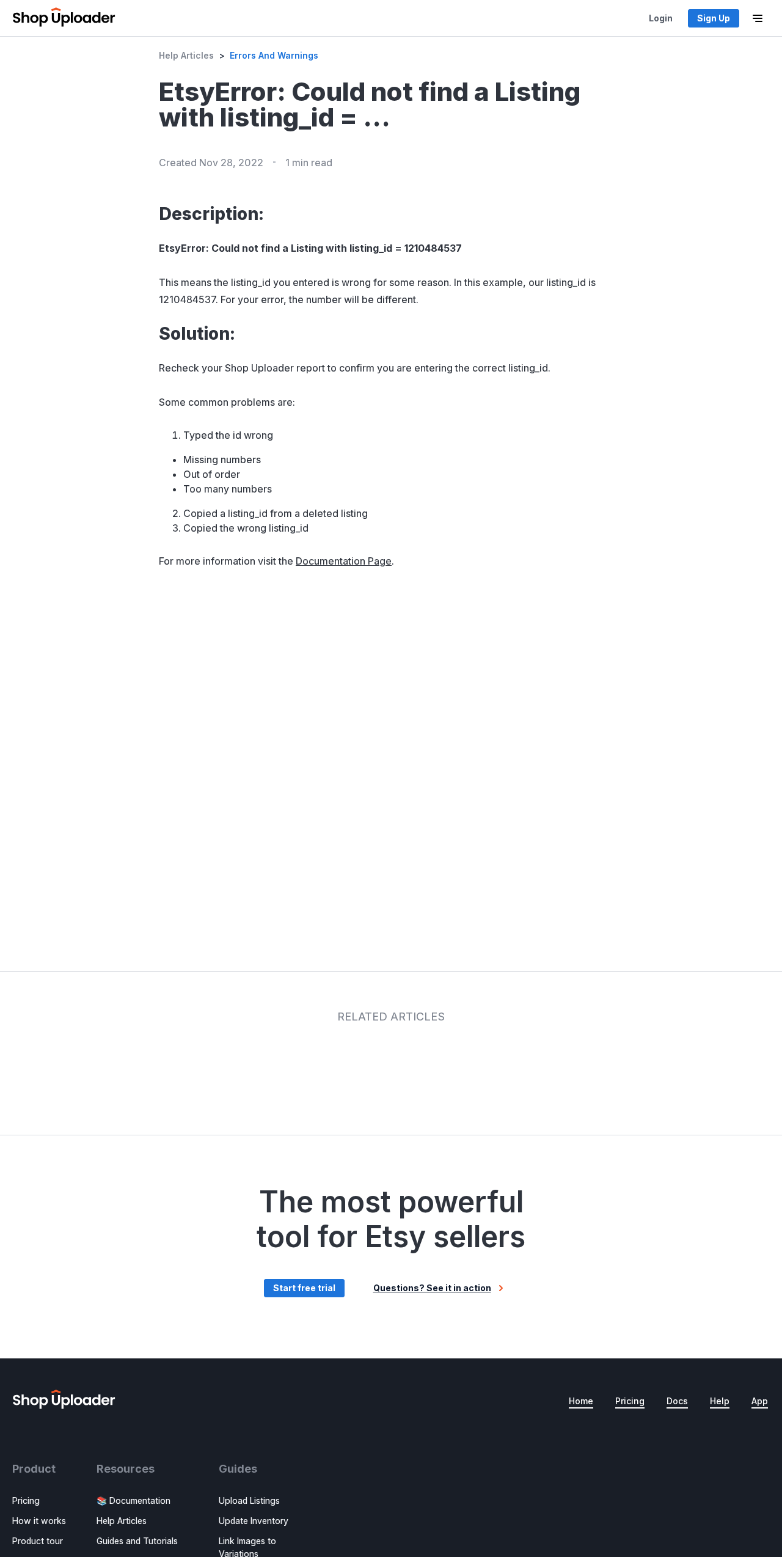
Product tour (37, 1541)
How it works (39, 1520)
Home (581, 1401)
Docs (677, 1401)
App (759, 1401)
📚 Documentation (133, 1500)
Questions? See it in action (432, 1288)
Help (719, 1401)
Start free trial (304, 1288)
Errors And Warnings (274, 55)
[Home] (63, 18)
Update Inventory (253, 1520)
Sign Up (713, 18)
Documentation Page (344, 561)
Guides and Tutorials (137, 1541)
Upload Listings (249, 1500)
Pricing (630, 1401)
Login (661, 18)
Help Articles (186, 55)
